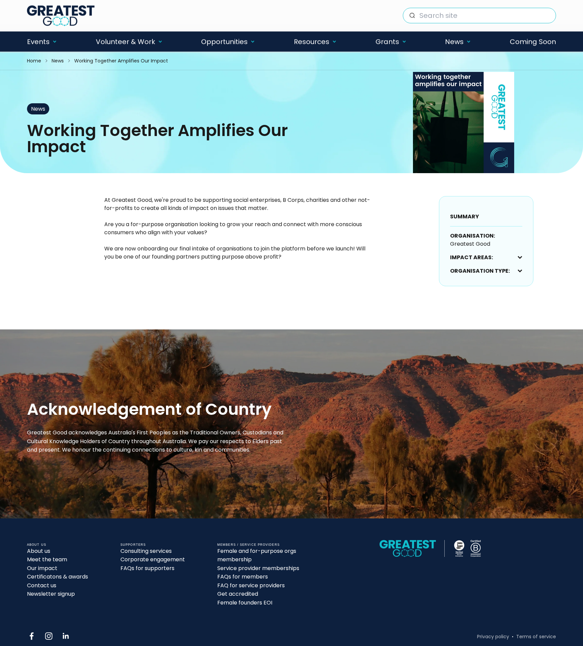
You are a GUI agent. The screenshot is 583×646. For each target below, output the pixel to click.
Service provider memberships (258, 568)
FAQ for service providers (251, 585)
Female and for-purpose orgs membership (256, 555)
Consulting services (146, 551)
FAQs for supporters (147, 568)
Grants (387, 41)
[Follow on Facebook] (31, 636)
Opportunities (224, 41)
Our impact (42, 568)
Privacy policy (493, 636)
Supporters (133, 544)
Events (38, 41)
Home (34, 60)
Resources (311, 41)
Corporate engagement (152, 559)
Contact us (41, 585)
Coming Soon (533, 41)
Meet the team (47, 559)
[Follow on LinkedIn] (66, 636)
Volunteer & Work (125, 41)
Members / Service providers (248, 544)
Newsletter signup (51, 594)
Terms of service (536, 636)
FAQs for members (242, 577)
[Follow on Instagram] (48, 636)
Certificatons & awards (57, 577)
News (454, 41)
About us (38, 551)
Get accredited (237, 594)
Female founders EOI (244, 603)
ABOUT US (36, 544)
